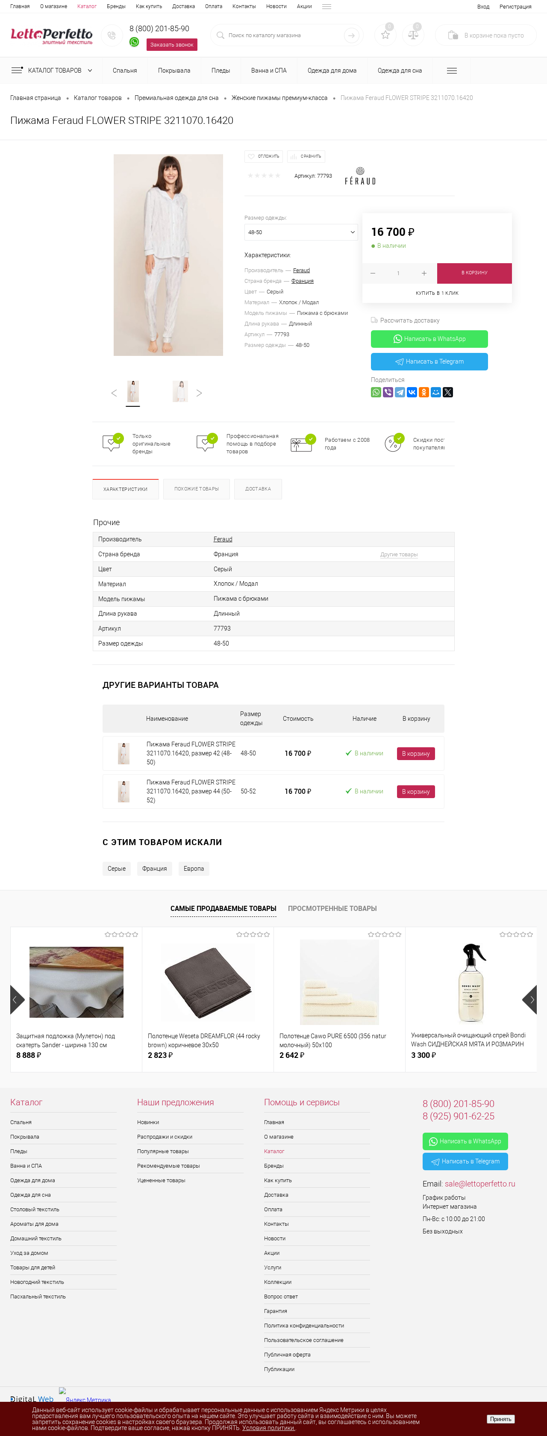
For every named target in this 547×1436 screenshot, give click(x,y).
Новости (276, 6)
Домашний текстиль (36, 1238)
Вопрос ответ (281, 1296)
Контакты (244, 6)
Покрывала (24, 1137)
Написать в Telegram (435, 361)
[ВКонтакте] (412, 392)
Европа (194, 868)
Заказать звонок (172, 44)
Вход (483, 6)
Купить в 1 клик (437, 293)
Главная (20, 6)
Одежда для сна (30, 1195)
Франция (302, 281)
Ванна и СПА (26, 1166)
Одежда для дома (32, 1180)
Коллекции (277, 1282)
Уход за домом (29, 1253)
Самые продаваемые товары (223, 908)
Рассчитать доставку (410, 320)
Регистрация (516, 6)
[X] (448, 392)
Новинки (148, 1122)
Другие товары (399, 554)
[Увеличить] (168, 255)
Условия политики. (268, 1427)
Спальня (21, 1122)
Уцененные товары (161, 1180)
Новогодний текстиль (37, 1282)
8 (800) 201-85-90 (159, 28)
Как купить (149, 6)
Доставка (183, 6)
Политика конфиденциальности (304, 1325)
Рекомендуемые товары (168, 1166)
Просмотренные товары (332, 908)
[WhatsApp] (376, 392)
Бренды (116, 6)
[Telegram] (400, 392)
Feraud (301, 270)
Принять (501, 1419)
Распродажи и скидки (164, 1137)
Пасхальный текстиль (38, 1296)
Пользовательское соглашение (304, 1340)
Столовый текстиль (34, 1209)
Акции (304, 6)
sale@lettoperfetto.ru (480, 1183)
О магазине (53, 6)
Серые (117, 868)
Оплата (213, 6)
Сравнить (311, 156)
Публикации (279, 1369)
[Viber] (388, 392)
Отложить (268, 156)
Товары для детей (32, 1267)
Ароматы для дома (34, 1224)
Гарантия (275, 1311)
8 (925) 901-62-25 (458, 1116)
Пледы (18, 1151)
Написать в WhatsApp (435, 338)
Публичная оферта (287, 1354)
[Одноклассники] (424, 392)
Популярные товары (163, 1151)
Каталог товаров (55, 70)
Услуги (272, 1267)
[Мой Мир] (436, 392)
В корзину (416, 753)
